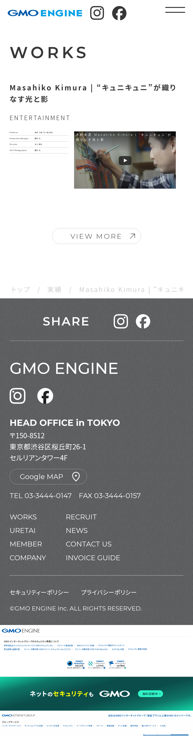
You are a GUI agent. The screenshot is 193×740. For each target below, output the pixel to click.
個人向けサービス (149, 726)
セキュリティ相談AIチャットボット (111, 645)
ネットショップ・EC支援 (34, 726)
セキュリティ (68, 726)
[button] (121, 321)
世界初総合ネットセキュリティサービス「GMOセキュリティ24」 (28, 645)
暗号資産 (134, 726)
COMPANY (28, 557)
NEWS (77, 530)
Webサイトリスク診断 (85, 645)
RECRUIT (81, 517)
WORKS (23, 517)
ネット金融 (122, 726)
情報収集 (110, 726)
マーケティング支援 (84, 726)
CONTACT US (89, 544)
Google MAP (41, 476)
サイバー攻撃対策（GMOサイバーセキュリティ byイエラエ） (47, 649)
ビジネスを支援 (53, 726)
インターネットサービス (11, 726)
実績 (54, 289)
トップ (21, 289)
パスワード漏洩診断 (65, 645)
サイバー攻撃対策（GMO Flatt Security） (91, 649)
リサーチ (99, 726)
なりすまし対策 (118, 649)
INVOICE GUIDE (93, 557)
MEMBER (26, 544)
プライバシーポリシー (109, 592)
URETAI (23, 530)
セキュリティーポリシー (39, 592)
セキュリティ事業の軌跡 (137, 649)
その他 (162, 726)
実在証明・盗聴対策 (12, 649)
